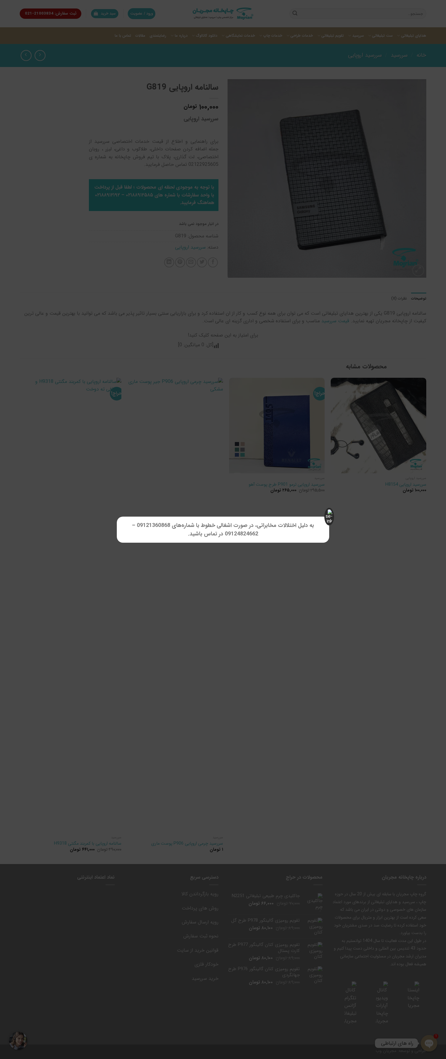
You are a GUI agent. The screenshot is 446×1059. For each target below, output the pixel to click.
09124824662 (241, 534)
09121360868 (153, 525)
